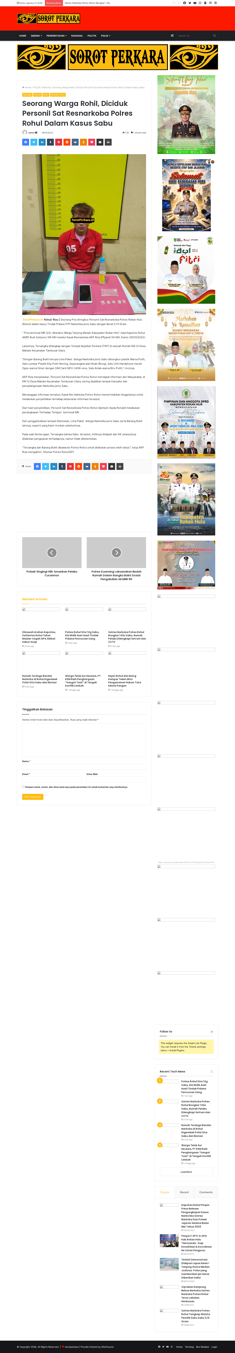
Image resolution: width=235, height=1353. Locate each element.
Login (214, 1346)
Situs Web (92, 774)
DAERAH (35, 35)
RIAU (46, 94)
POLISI (104, 35)
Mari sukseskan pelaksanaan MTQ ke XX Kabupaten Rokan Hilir (186, 862)
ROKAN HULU (58, 94)
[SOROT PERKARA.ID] (49, 18)
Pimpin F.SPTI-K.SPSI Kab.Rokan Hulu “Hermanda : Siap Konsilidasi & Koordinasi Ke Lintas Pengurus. (196, 1243)
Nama (26, 761)
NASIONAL (77, 35)
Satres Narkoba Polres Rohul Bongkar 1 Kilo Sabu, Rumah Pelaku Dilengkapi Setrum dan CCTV (115, 3)
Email (26, 774)
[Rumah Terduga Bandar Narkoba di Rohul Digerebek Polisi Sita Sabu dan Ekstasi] (41, 662)
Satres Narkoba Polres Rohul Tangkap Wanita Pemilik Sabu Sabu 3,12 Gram (195, 1316)
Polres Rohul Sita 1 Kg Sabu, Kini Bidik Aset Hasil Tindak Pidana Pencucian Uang (82, 635)
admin (31, 132)
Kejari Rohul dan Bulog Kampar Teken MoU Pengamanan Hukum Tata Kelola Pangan (124, 680)
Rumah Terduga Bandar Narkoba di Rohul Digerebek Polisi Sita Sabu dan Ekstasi (39, 679)
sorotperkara (72, 1346)
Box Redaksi (202, 1346)
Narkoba (46, 87)
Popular (164, 1192)
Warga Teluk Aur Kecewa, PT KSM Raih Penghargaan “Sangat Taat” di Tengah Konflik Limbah (83, 680)
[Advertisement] (84, 503)
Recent (184, 1192)
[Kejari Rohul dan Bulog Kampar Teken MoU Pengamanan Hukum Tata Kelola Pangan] (127, 662)
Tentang (189, 1346)
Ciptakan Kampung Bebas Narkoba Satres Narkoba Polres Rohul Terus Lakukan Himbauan (195, 1294)
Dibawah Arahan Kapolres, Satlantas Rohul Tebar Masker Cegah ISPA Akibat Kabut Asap (39, 637)
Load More (186, 1172)
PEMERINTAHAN (56, 35)
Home (22, 35)
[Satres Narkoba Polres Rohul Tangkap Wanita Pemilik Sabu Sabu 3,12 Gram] (169, 1315)
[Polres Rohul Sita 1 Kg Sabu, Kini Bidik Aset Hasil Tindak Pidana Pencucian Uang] (84, 618)
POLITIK (92, 35)
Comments (206, 1192)
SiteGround (107, 1346)
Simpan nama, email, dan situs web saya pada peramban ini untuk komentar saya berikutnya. (76, 787)
